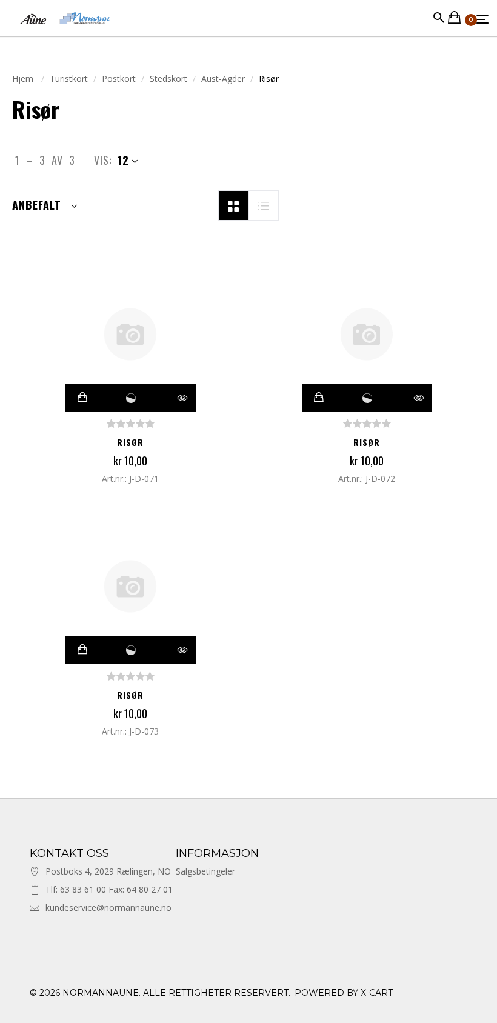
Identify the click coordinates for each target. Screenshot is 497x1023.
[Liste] (263, 204)
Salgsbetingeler (205, 871)
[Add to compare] (131, 398)
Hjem (24, 78)
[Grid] (233, 204)
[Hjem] (64, 30)
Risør (130, 442)
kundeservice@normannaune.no (108, 907)
